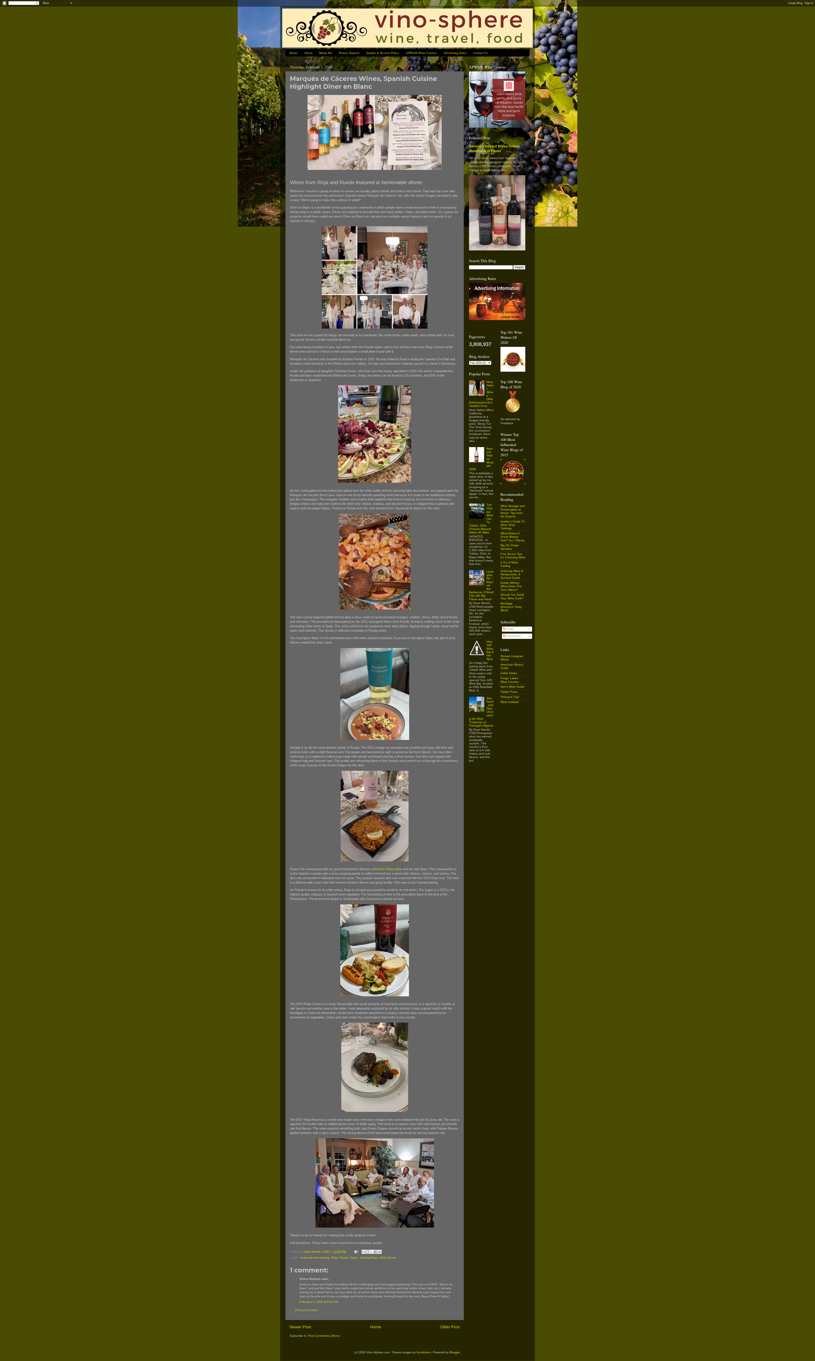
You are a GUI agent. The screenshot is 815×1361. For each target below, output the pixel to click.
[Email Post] (356, 1251)
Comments (513, 636)
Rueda (344, 1257)
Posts (509, 629)
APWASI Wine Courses (421, 53)
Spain (354, 1257)
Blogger (455, 1352)
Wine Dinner (388, 1257)
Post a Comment (306, 1310)
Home (293, 53)
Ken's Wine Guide (512, 686)
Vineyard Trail (509, 697)
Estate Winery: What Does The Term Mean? (510, 586)
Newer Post (300, 1327)
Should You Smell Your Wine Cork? (512, 596)
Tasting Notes (369, 1257)
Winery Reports (349, 53)
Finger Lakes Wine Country (509, 680)
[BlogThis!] (367, 1252)
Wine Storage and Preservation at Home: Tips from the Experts (512, 511)
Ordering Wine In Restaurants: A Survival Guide (511, 574)
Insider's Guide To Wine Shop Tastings (512, 525)
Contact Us (480, 53)
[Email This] (363, 1252)
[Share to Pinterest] (380, 1252)
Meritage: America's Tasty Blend (511, 607)
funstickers (424, 1352)
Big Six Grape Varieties (509, 547)
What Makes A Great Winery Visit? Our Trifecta (512, 537)
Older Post (449, 1327)
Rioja (334, 1257)
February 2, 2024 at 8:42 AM (318, 1301)
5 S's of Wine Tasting (509, 564)
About (308, 53)
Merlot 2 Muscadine (388, 869)
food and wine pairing (315, 1257)
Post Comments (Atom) (324, 1335)
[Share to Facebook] (376, 1252)
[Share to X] (372, 1252)
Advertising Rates (455, 53)
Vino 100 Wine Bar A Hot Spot (489, 650)
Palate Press (508, 691)
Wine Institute (509, 702)
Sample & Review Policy (382, 53)
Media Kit (325, 53)
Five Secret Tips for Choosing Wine (512, 555)
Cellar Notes (508, 673)
